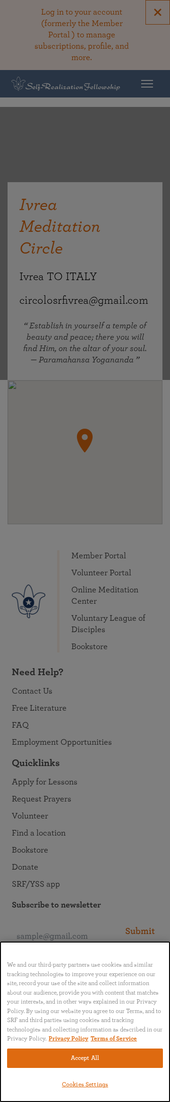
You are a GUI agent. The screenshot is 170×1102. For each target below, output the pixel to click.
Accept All (85, 1058)
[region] (85, 1022)
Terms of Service (114, 1039)
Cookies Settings (85, 1085)
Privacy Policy (68, 1039)
